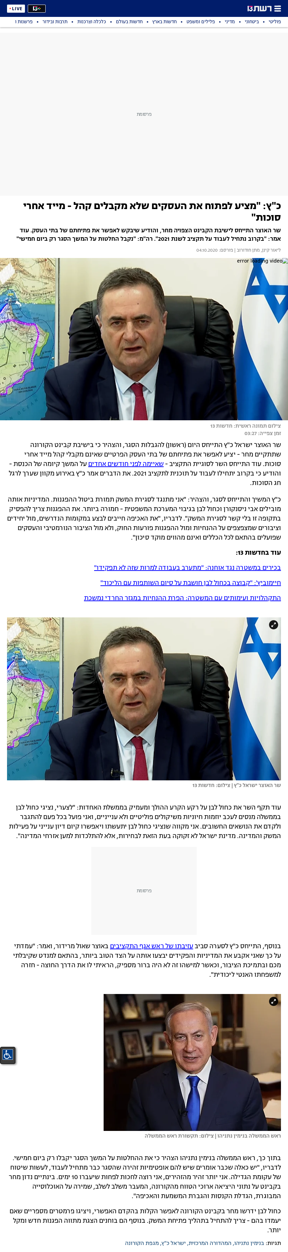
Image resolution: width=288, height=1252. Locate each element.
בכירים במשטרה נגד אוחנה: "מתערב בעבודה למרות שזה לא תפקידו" (187, 568)
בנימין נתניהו (249, 1243)
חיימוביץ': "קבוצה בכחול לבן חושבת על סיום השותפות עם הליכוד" (190, 583)
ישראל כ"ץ (174, 1243)
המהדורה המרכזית (210, 1243)
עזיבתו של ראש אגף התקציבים (151, 946)
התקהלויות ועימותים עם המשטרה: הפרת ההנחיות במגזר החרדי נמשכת (182, 598)
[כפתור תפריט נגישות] (7, 1054)
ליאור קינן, (270, 250)
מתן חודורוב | (246, 250)
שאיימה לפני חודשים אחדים (126, 464)
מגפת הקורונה (142, 1243)
